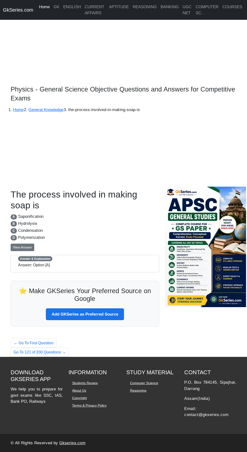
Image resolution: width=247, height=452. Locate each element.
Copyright (79, 398)
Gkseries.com (72, 443)
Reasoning (138, 390)
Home (44, 7)
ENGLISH (72, 7)
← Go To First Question (34, 343)
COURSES (232, 7)
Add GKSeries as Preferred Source (85, 314)
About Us (79, 390)
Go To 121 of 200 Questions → (40, 352)
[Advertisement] (123, 51)
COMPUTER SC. (207, 10)
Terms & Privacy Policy (89, 405)
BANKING (170, 7)
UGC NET (187, 10)
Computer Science (144, 383)
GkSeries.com (18, 10)
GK (56, 7)
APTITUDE (119, 7)
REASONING (145, 7)
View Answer (22, 247)
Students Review (85, 383)
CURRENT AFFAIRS (94, 10)
